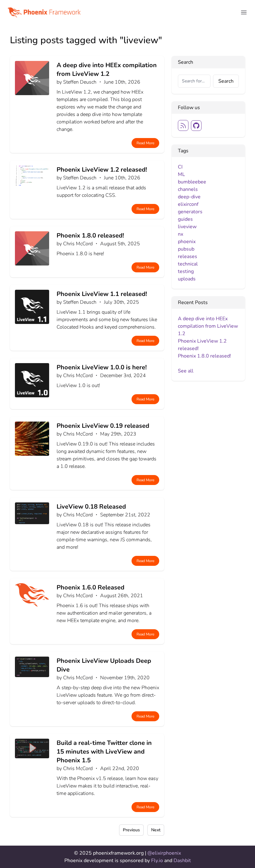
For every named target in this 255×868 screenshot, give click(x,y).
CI (180, 167)
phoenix (187, 241)
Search (226, 81)
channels (188, 189)
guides (185, 219)
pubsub (186, 249)
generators (190, 211)
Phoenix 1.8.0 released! (204, 356)
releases (187, 256)
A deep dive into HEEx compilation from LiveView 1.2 (208, 326)
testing (186, 271)
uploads (187, 278)
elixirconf (188, 204)
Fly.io (157, 860)
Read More (145, 143)
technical (188, 264)
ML (181, 174)
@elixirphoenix (164, 853)
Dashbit (182, 860)
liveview (187, 226)
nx (180, 234)
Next (155, 830)
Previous (131, 830)
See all (185, 370)
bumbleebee (192, 181)
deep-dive (189, 196)
